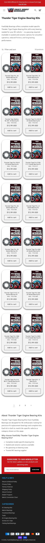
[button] (4, 10)
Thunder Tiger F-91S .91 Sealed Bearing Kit (11, 293)
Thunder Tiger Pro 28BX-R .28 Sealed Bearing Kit (33, 337)
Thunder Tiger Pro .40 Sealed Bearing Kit (12, 206)
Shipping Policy (7, 489)
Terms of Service (7, 487)
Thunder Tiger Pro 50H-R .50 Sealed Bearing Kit (33, 120)
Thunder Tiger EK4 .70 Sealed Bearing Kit (33, 76)
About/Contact (7, 492)
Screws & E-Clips (7, 521)
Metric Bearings (7, 510)
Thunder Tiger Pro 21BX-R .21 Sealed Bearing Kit (33, 163)
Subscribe (35, 469)
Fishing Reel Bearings (9, 523)
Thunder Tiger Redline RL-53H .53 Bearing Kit (12, 120)
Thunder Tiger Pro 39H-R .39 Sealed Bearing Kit (12, 163)
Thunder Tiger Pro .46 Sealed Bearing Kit (12, 76)
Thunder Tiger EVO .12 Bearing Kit (33, 380)
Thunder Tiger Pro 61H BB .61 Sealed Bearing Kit (12, 380)
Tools (4, 515)
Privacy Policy (6, 484)
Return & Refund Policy (9, 481)
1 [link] (14, 405)
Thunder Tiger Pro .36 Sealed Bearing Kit (12, 250)
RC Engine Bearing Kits (9, 518)
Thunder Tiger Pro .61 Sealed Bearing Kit (33, 206)
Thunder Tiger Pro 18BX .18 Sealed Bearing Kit (11, 337)
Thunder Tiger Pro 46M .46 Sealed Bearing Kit (33, 250)
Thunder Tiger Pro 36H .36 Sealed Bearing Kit (33, 293)
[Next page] (31, 405)
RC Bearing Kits (7, 507)
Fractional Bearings (8, 513)
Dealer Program (7, 495)
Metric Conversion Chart (10, 497)
